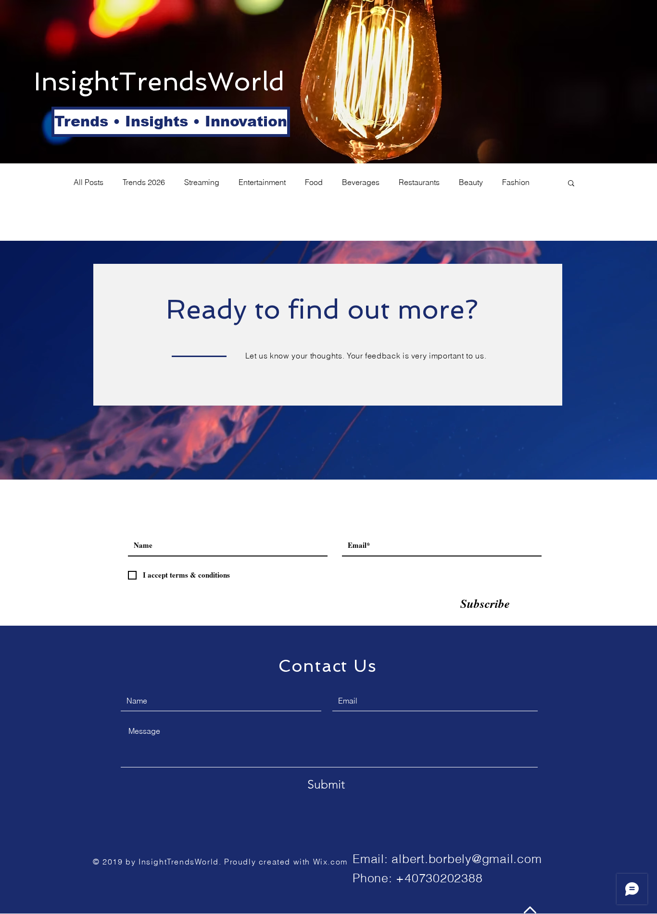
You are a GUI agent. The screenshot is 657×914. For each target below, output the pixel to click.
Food (314, 182)
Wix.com (330, 861)
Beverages (360, 182)
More (510, 182)
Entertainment (262, 182)
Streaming (201, 182)
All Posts (88, 182)
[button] (85, 122)
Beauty (471, 182)
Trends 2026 (144, 182)
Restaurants (419, 182)
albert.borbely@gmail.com (467, 859)
